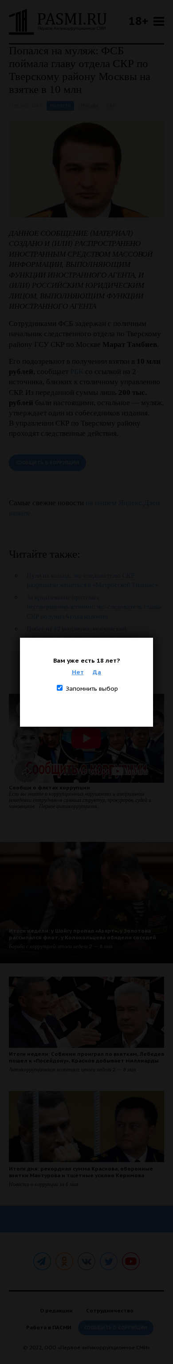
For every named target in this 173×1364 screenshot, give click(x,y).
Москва (89, 106)
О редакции (56, 1310)
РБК (76, 371)
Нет (78, 672)
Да (97, 672)
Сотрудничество (110, 1310)
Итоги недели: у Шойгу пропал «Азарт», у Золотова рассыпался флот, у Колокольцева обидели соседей (82, 934)
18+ (138, 20)
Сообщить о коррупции (47, 463)
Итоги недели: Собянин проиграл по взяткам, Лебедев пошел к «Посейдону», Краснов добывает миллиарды (86, 1057)
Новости (60, 106)
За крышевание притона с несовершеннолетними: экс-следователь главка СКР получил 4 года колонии (94, 606)
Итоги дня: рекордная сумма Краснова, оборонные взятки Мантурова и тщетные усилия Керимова (81, 1172)
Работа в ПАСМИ (48, 1327)
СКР (110, 106)
